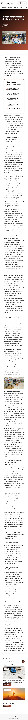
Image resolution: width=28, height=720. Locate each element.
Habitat (5, 25)
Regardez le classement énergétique (13, 105)
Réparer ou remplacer (13, 102)
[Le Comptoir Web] (10, 3)
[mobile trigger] (2, 3)
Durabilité (10, 110)
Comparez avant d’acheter (14, 108)
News (6, 668)
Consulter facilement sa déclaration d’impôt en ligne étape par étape (13, 681)
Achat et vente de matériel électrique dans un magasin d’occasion (13, 89)
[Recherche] (20, 3)
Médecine (7, 689)
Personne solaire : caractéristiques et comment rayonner (14, 702)
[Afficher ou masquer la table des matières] (19, 82)
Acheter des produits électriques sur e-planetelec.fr (14, 85)
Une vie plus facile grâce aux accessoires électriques (13, 94)
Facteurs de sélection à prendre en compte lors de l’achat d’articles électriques (14, 98)
